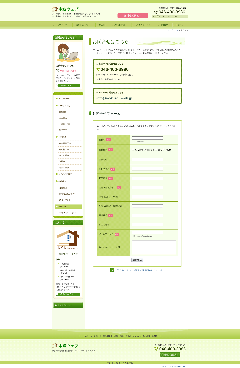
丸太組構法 (64, 155)
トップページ (61, 25)
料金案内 (63, 118)
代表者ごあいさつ (142, 25)
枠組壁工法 (64, 149)
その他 (168, 150)
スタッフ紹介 (65, 200)
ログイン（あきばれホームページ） (174, 367)
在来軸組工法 (65, 143)
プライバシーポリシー (69, 213)
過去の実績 (64, 167)
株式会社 (139, 150)
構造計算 (97, 336)
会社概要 (164, 25)
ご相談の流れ (120, 25)
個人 (160, 150)
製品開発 (103, 25)
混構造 (62, 161)
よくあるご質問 (65, 174)
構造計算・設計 (82, 25)
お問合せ (179, 25)
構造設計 (63, 112)
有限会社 (150, 150)
